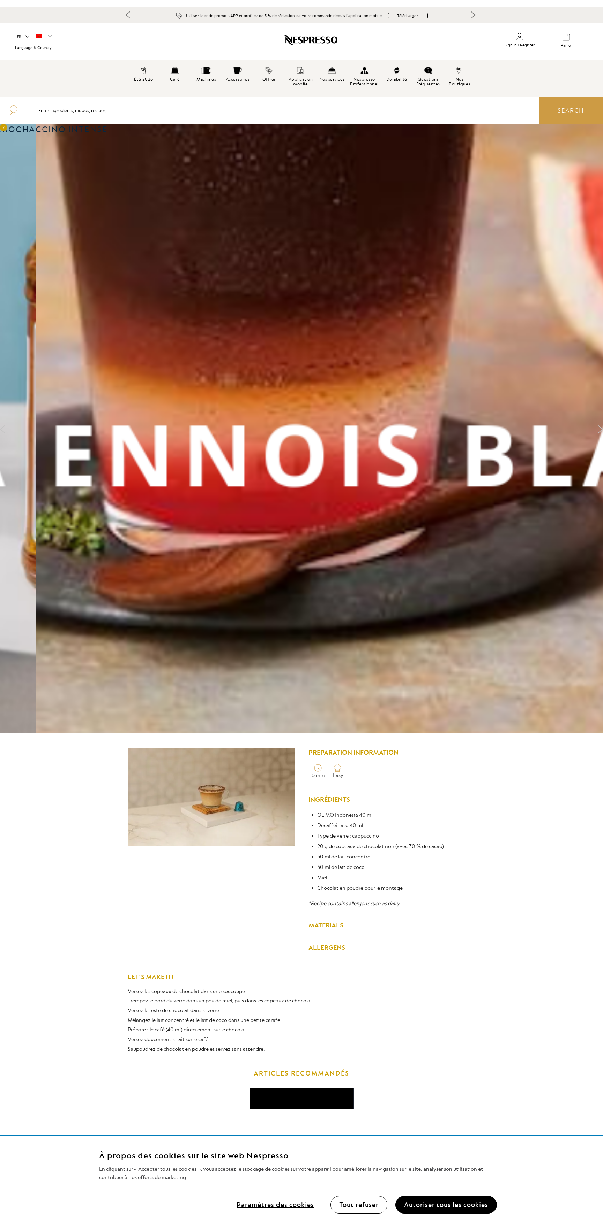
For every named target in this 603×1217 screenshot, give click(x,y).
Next (473, 14)
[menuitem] (175, 73)
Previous (128, 14)
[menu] (301, 78)
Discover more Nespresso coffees (301, 1098)
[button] (23, 37)
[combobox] (275, 110)
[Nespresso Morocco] (257, 42)
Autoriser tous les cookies (446, 1205)
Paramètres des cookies (275, 1205)
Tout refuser (359, 1205)
